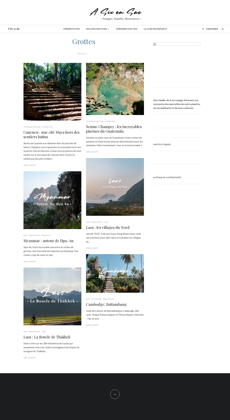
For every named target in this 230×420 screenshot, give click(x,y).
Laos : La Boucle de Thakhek (46, 337)
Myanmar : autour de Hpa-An (48, 240)
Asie (25, 235)
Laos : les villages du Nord (108, 227)
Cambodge (96, 299)
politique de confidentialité (167, 177)
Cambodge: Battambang (106, 304)
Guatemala (47, 127)
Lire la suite (29, 165)
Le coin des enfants (155, 29)
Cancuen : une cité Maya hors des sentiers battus (51, 134)
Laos (43, 331)
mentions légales (162, 144)
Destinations (34, 235)
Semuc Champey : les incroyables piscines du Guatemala (114, 128)
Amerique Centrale (32, 127)
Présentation (71, 29)
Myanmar (46, 235)
